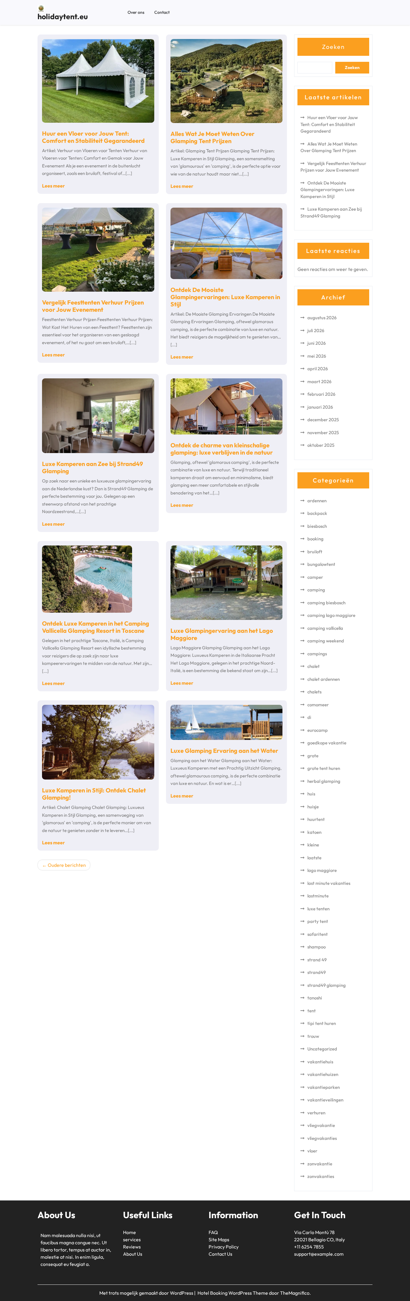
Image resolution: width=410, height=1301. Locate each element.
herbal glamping (323, 781)
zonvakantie (319, 1164)
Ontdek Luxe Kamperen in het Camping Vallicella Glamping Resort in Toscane (95, 627)
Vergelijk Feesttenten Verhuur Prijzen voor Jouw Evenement (93, 306)
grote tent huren (323, 768)
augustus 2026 (321, 317)
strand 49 (317, 960)
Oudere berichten (67, 865)
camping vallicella (325, 628)
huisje (313, 807)
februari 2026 (321, 394)
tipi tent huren (321, 1023)
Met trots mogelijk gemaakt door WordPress (146, 1293)
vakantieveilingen (325, 1100)
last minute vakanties (328, 883)
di (309, 717)
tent (311, 1011)
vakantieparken (323, 1087)
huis (311, 794)
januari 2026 (320, 407)
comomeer (318, 705)
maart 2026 (319, 381)
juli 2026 (315, 330)
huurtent (316, 819)
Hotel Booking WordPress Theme (233, 1293)
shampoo (316, 947)
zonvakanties (320, 1176)
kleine (313, 845)
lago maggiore (322, 870)
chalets (314, 692)
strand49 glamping (326, 985)
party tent (317, 921)
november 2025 (323, 432)
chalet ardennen (323, 679)
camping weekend (325, 641)
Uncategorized (322, 1049)
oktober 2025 (320, 445)
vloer (312, 1151)
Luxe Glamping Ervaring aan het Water (224, 750)
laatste (314, 858)
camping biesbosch (326, 602)
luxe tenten (318, 909)
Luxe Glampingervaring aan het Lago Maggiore (221, 634)
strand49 (316, 972)
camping (316, 590)
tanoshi (314, 998)
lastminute (318, 896)
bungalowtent (321, 564)
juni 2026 (316, 343)
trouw (313, 1036)
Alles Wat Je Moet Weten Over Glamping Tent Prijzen (212, 137)
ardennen (317, 500)
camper (315, 577)
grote (312, 756)
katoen (314, 832)
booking (315, 539)
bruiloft (314, 551)
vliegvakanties (322, 1138)
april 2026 (317, 368)
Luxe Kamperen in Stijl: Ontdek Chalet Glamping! (94, 793)
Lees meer (53, 186)
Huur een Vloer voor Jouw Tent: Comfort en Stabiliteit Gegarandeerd (93, 137)
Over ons (136, 12)
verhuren (316, 1113)
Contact (162, 12)
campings (317, 654)
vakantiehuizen (322, 1074)
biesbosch (317, 526)
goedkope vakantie (326, 743)
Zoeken (333, 46)
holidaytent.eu (63, 16)
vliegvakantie (321, 1125)
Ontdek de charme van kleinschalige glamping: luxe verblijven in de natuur (221, 448)
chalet (313, 666)
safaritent (317, 934)
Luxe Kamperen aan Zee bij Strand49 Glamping (92, 467)
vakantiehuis (320, 1062)
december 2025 (323, 419)
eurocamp (317, 730)
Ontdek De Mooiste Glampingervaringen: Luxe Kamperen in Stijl (225, 297)
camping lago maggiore (331, 615)
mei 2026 (316, 356)
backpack (317, 513)
